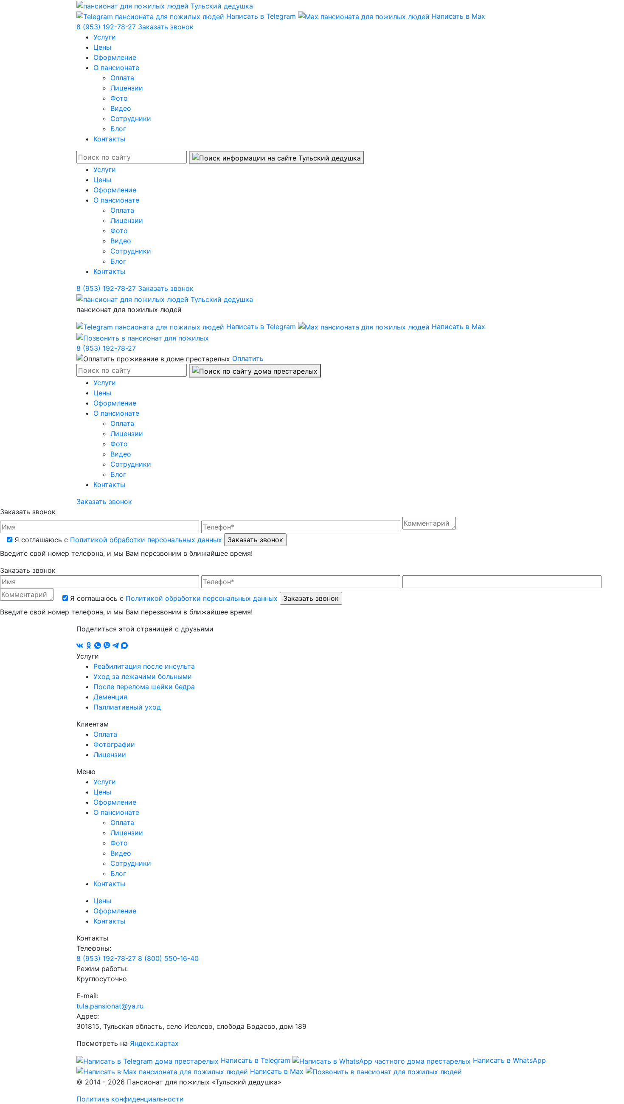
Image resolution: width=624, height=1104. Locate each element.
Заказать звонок (166, 27)
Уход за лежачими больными (142, 676)
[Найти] (276, 157)
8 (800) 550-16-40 (168, 958)
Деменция (110, 697)
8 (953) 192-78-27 (107, 27)
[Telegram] (116, 646)
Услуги (104, 37)
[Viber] (107, 646)
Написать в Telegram (261, 16)
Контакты (109, 139)
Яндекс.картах (154, 1043)
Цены (102, 47)
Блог (118, 128)
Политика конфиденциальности (130, 1099)
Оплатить (248, 358)
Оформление (114, 57)
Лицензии (126, 88)
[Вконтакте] (80, 646)
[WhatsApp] (98, 646)
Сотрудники (130, 118)
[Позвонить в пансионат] (142, 337)
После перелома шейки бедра (144, 686)
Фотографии (114, 744)
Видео (120, 108)
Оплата (122, 77)
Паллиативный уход (127, 707)
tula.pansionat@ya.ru (109, 1006)
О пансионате (116, 67)
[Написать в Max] (124, 646)
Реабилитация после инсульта (144, 666)
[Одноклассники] (89, 646)
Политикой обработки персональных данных (146, 539)
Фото (119, 98)
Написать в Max (457, 16)
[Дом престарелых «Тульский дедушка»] (164, 5)
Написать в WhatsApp (508, 1060)
